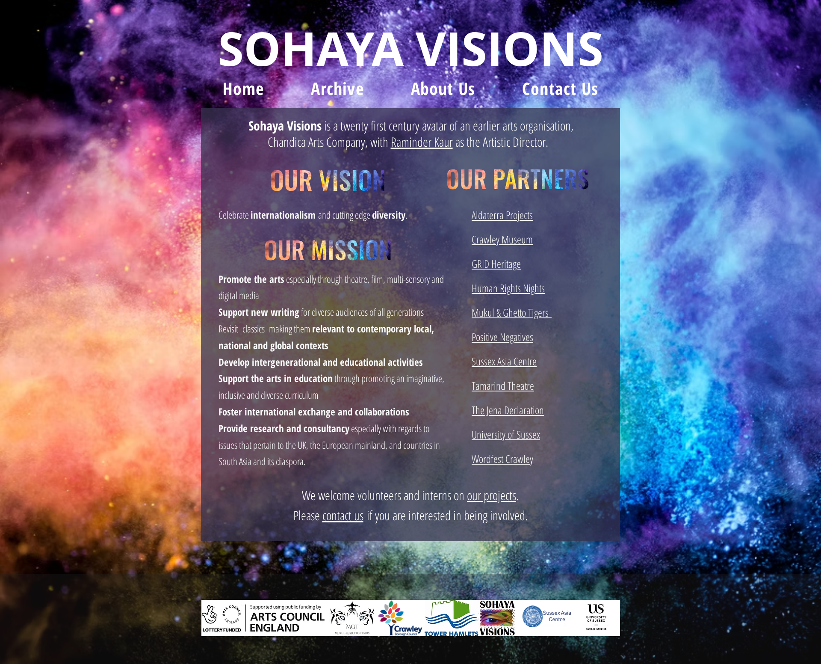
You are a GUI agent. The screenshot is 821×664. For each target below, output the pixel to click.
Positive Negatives (502, 336)
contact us (342, 515)
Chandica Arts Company (316, 142)
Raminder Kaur (422, 142)
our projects (491, 495)
